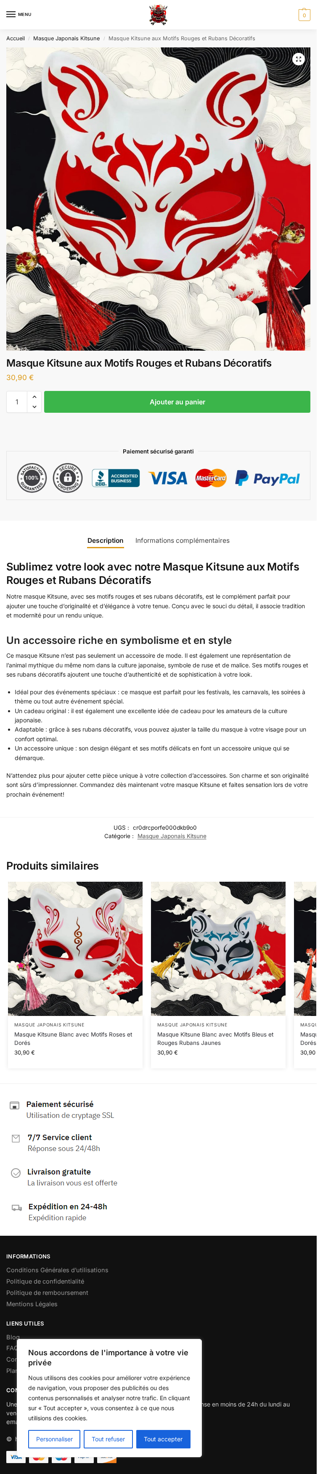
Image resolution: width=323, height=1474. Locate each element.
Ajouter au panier (177, 402)
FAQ (12, 1348)
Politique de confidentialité (45, 1281)
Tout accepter (163, 1439)
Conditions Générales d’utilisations (57, 1270)
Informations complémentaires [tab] (182, 540)
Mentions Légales (32, 1304)
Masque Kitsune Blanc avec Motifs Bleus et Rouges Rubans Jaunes (215, 1038)
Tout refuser (108, 1439)
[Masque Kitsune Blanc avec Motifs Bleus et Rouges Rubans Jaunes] (218, 949)
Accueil (15, 38)
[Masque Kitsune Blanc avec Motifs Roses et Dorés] (75, 949)
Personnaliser (54, 1439)
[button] (303, 15)
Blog (13, 1337)
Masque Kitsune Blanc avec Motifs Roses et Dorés (73, 1038)
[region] (109, 1398)
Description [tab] (105, 540)
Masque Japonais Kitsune (66, 38)
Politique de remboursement (47, 1293)
